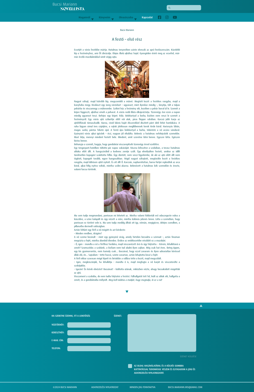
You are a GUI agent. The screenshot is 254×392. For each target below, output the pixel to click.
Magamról (84, 17)
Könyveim (104, 17)
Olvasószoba (126, 17)
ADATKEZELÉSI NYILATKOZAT (104, 387)
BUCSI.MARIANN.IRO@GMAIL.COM (185, 387)
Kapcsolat (147, 17)
